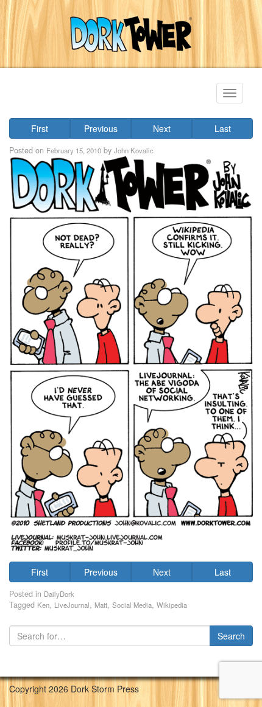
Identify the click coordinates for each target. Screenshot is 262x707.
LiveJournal (72, 605)
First (39, 128)
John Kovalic (134, 150)
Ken (43, 605)
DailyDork (59, 594)
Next (162, 128)
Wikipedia (172, 605)
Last (222, 128)
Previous (101, 128)
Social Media (132, 605)
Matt (100, 605)
